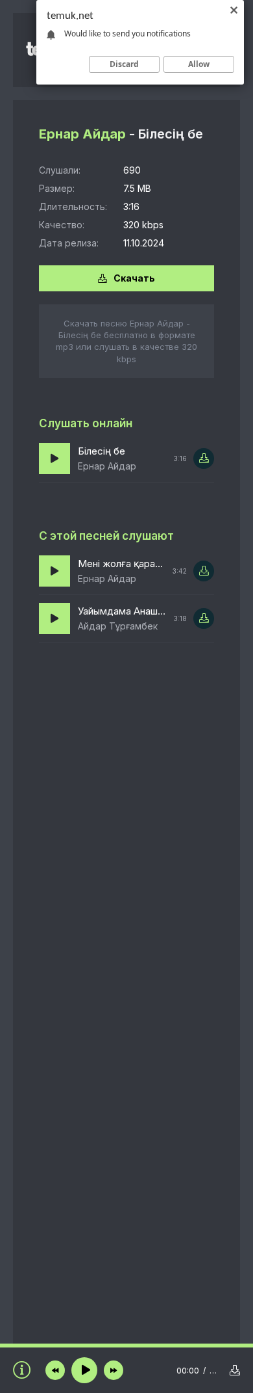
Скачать (134, 278)
